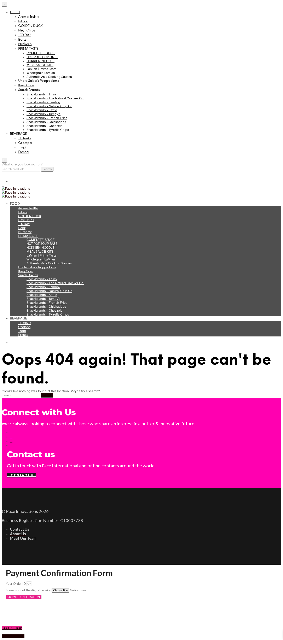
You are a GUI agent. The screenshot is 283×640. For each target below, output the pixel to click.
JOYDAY (24, 35)
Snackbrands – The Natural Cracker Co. (55, 98)
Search (47, 169)
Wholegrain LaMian (41, 73)
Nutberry (25, 44)
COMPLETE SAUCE (41, 53)
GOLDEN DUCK (30, 26)
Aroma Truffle (28, 17)
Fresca (23, 152)
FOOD (15, 12)
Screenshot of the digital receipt (29, 590)
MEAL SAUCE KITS (40, 65)
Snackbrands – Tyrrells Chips (48, 129)
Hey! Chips (26, 30)
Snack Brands (29, 90)
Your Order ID (16, 583)
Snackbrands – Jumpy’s (43, 114)
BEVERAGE (18, 134)
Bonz (22, 39)
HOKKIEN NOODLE (40, 61)
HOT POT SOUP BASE (42, 57)
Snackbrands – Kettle (42, 110)
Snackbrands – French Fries (47, 118)
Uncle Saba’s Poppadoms (38, 81)
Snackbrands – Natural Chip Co (49, 106)
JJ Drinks (24, 138)
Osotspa (25, 143)
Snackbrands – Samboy (43, 102)
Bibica (23, 21)
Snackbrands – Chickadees (46, 122)
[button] (141, 614)
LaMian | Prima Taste (42, 69)
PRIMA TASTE (28, 49)
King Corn (26, 85)
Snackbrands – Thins (42, 94)
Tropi (22, 147)
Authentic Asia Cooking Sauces (49, 76)
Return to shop (13, 636)
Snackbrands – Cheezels (44, 126)
